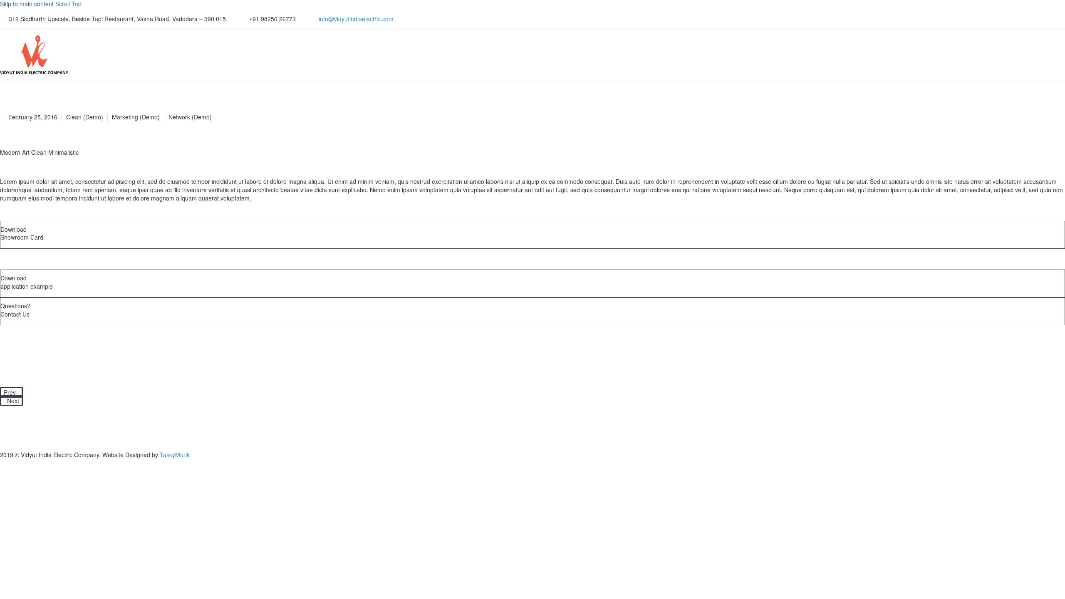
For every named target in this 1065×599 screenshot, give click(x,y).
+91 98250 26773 (272, 19)
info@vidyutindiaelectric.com (356, 19)
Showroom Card (21, 237)
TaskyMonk (175, 454)
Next (13, 400)
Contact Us (15, 314)
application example (26, 286)
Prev (10, 392)
